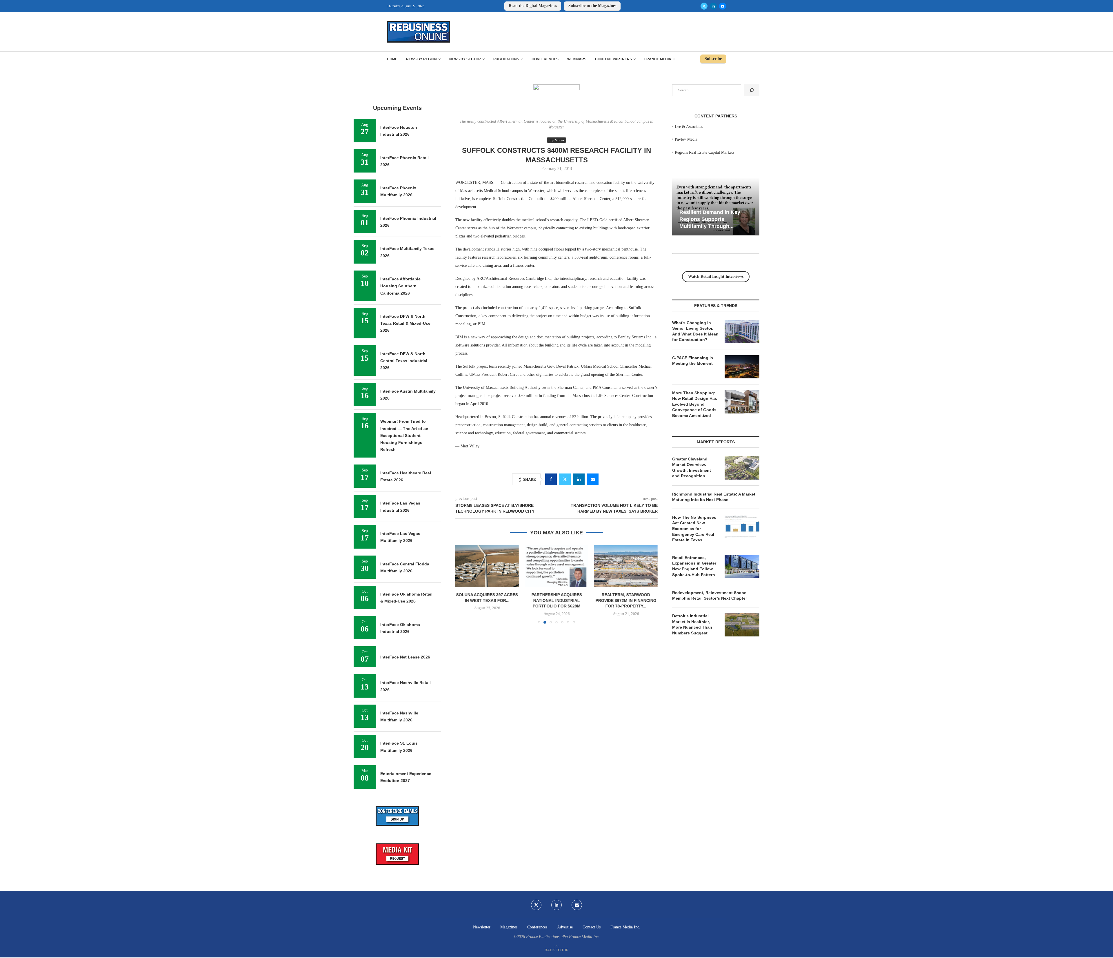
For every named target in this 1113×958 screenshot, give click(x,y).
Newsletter (481, 927)
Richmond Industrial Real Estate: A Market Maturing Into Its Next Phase (713, 497)
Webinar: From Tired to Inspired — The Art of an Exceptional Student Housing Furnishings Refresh (404, 435)
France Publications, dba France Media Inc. (563, 937)
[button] (463, 584)
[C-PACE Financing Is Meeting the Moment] (742, 366)
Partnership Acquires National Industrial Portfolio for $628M (556, 601)
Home (392, 59)
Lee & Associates (689, 126)
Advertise (565, 927)
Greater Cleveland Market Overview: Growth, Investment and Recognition (691, 467)
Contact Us (592, 927)
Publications (506, 59)
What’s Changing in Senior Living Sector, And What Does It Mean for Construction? (695, 331)
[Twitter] (704, 6)
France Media (657, 59)
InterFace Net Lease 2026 (405, 657)
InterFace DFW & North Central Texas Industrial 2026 (403, 360)
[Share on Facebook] (551, 479)
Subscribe (713, 59)
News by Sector (465, 59)
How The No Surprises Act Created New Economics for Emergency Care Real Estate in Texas (694, 528)
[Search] (751, 90)
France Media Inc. (625, 927)
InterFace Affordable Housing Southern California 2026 (400, 286)
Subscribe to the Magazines (592, 5)
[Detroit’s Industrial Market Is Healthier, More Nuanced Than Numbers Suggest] (742, 624)
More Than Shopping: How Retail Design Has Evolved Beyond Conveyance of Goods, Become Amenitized (695, 404)
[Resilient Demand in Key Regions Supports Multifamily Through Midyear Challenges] (715, 206)
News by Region (421, 59)
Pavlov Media (686, 139)
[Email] (722, 6)
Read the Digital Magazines (533, 5)
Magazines (508, 927)
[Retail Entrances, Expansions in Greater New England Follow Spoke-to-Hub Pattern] (742, 566)
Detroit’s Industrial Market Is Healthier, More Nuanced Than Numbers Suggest (692, 624)
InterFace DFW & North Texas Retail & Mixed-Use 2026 (405, 323)
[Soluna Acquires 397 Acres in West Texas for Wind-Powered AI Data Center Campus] (487, 566)
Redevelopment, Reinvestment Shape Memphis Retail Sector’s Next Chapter (709, 595)
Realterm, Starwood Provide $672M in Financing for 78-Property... (625, 601)
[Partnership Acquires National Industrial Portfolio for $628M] (556, 566)
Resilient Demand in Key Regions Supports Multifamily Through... (709, 219)
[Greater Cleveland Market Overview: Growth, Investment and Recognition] (742, 468)
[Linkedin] (713, 6)
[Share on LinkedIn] (579, 479)
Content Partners (613, 59)
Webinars (576, 59)
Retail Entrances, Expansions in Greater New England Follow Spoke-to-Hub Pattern (694, 566)
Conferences (545, 59)
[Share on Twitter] (565, 479)
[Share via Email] (593, 479)
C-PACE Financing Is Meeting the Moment (692, 360)
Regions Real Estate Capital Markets (704, 152)
